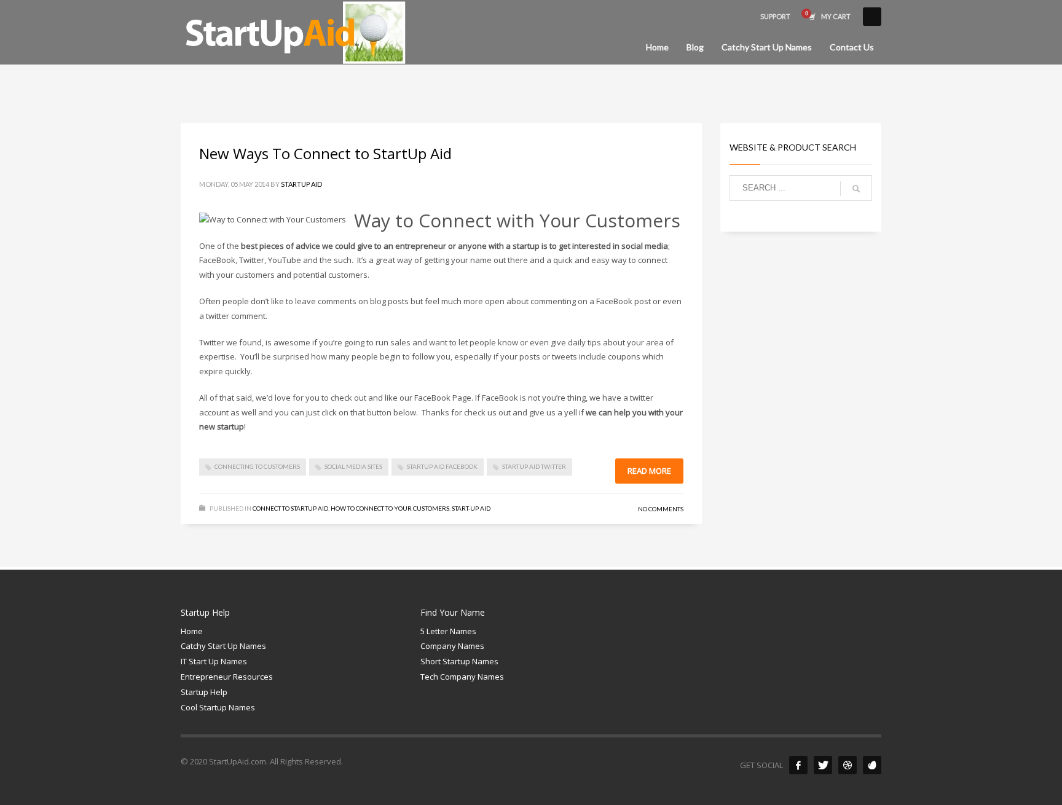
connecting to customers (257, 466)
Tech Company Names (462, 676)
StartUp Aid (301, 184)
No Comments (660, 508)
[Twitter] (823, 765)
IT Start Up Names (214, 661)
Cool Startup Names (218, 707)
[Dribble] (847, 765)
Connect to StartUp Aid (290, 508)
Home (192, 631)
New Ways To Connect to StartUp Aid (325, 153)
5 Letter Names (448, 631)
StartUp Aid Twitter (534, 466)
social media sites (353, 466)
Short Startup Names (459, 661)
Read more (649, 470)
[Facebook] (798, 765)
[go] (856, 189)
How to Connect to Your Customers (390, 508)
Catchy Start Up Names (223, 645)
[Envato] (872, 765)
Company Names (452, 645)
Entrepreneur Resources (227, 676)
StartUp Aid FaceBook (442, 466)
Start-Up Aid (471, 508)
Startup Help (204, 691)
